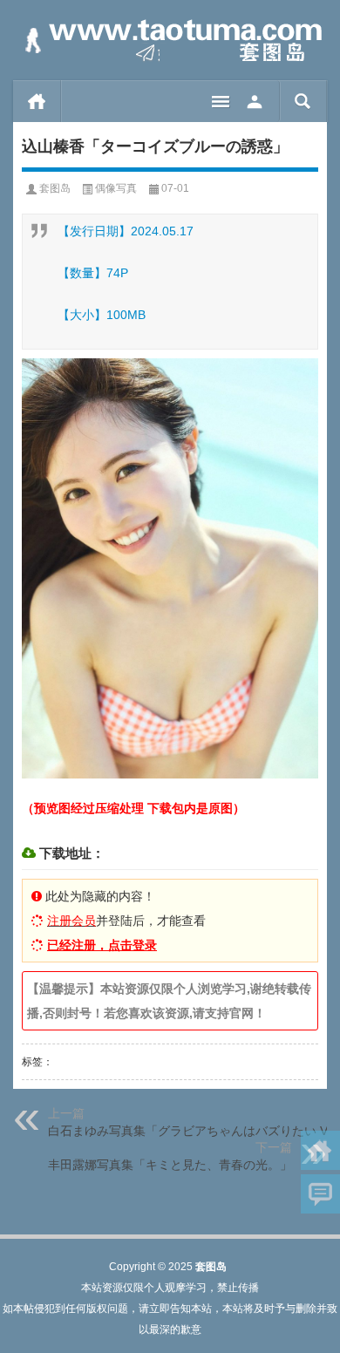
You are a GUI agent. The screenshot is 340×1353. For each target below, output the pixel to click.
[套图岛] (170, 40)
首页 (37, 101)
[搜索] (303, 101)
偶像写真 (116, 188)
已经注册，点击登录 (102, 945)
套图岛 (55, 188)
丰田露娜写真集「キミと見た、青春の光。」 (170, 1165)
